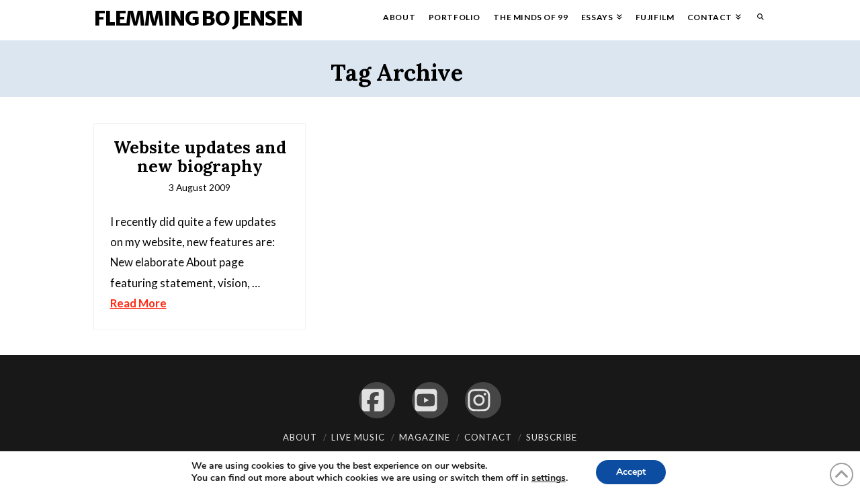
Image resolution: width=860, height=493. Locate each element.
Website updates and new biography (200, 157)
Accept (631, 471)
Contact (488, 437)
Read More (138, 303)
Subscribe (551, 437)
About (300, 437)
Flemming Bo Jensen (198, 18)
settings (548, 478)
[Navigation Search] (757, 20)
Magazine (424, 437)
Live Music (358, 437)
